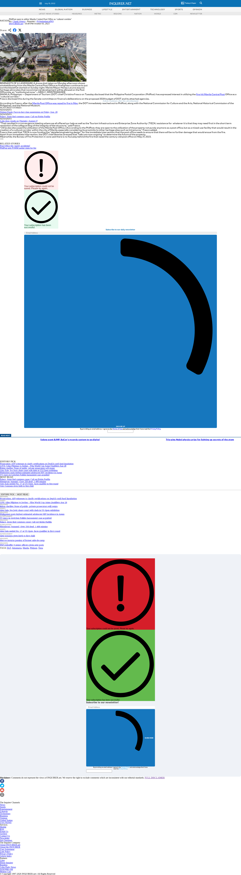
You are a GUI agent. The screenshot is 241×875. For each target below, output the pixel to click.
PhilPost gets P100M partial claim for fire (18, 148)
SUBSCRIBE (149, 738)
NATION (138, 14)
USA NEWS (5, 822)
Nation (4, 20)
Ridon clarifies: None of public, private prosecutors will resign (27, 468)
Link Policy (5, 851)
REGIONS (118, 14)
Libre (2, 860)
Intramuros (17, 548)
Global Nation (6, 820)
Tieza (40, 548)
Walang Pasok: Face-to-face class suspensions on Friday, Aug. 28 (28, 112)
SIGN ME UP (120, 426)
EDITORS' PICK (7, 494)
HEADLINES (77, 14)
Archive (3, 834)
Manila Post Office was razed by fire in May (55, 103)
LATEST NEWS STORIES (49, 14)
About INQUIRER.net (10, 845)
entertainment (131, 9)
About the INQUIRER (10, 847)
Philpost (33, 548)
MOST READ (22, 494)
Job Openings (6, 840)
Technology (5, 813)
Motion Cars (5, 871)
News (42, 9)
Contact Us (5, 836)
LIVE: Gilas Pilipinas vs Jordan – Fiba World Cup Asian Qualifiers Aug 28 (33, 466)
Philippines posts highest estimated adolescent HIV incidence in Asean (31, 472)
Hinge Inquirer (6, 862)
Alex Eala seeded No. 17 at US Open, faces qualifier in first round (29, 484)
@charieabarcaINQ (45, 21)
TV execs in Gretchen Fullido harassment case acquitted (24, 475)
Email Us (4, 831)
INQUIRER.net (16, 23)
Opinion (3, 818)
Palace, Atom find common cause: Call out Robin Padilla (25, 116)
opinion (197, 9)
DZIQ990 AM (6, 869)
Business (4, 816)
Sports (3, 807)
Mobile (3, 827)
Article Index (6, 856)
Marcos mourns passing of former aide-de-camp (22, 540)
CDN (175, 14)
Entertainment (6, 809)
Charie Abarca (19, 21)
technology (157, 9)
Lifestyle (4, 811)
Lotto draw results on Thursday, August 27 (19, 121)
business (87, 9)
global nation (64, 9)
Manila (26, 548)
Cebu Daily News (8, 867)
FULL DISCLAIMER (155, 778)
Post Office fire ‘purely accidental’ (15, 146)
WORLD (157, 14)
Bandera (3, 865)
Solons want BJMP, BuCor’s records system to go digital (70, 439)
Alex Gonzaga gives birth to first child (17, 486)
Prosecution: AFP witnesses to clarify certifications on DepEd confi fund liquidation (36, 464)
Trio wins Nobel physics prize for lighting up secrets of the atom (200, 439)
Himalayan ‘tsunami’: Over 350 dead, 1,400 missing (23, 481)
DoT (9, 548)
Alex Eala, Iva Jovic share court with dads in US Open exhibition (29, 470)
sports (179, 9)
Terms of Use (117, 429)
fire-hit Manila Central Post (210, 94)
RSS (2, 829)
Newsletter (4, 838)
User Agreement (7, 849)
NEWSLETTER (196, 14)
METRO (97, 14)
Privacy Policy (155, 429)
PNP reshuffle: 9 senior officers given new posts (22, 545)
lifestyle (107, 9)
